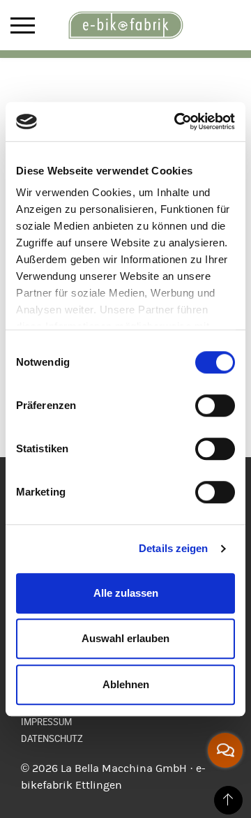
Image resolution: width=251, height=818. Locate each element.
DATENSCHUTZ (52, 738)
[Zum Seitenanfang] (228, 800)
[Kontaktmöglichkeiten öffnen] (225, 750)
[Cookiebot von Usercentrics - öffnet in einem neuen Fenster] (177, 121)
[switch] (215, 405)
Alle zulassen (125, 593)
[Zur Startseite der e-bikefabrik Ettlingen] (125, 25)
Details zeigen (173, 548)
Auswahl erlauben (125, 638)
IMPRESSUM (46, 721)
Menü (22, 25)
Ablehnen (125, 684)
